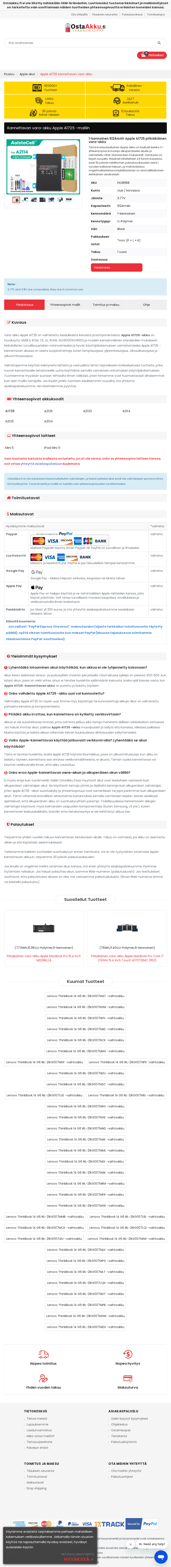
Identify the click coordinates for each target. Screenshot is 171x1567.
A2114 (126, 411)
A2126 (48, 411)
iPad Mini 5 (52, 448)
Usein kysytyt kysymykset (129, 1419)
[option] (43, 166)
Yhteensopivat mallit (65, 305)
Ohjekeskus (119, 1424)
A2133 (87, 411)
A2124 (48, 421)
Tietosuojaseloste (39, 1442)
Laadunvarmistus (39, 1430)
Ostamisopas (121, 1430)
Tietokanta (119, 1436)
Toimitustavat (37, 1477)
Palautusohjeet (122, 1477)
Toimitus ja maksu (106, 305)
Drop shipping (37, 1488)
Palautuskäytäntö (124, 1442)
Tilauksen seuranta (40, 1471)
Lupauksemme (37, 1424)
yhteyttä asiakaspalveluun (41, 464)
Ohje (146, 305)
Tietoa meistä (37, 1419)
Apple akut (27, 74)
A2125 (9, 421)
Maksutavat (35, 1482)
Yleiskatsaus (24, 305)
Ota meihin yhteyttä (126, 1471)
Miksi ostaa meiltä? (40, 1436)
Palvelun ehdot (37, 1448)
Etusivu (9, 74)
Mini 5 (9, 448)
